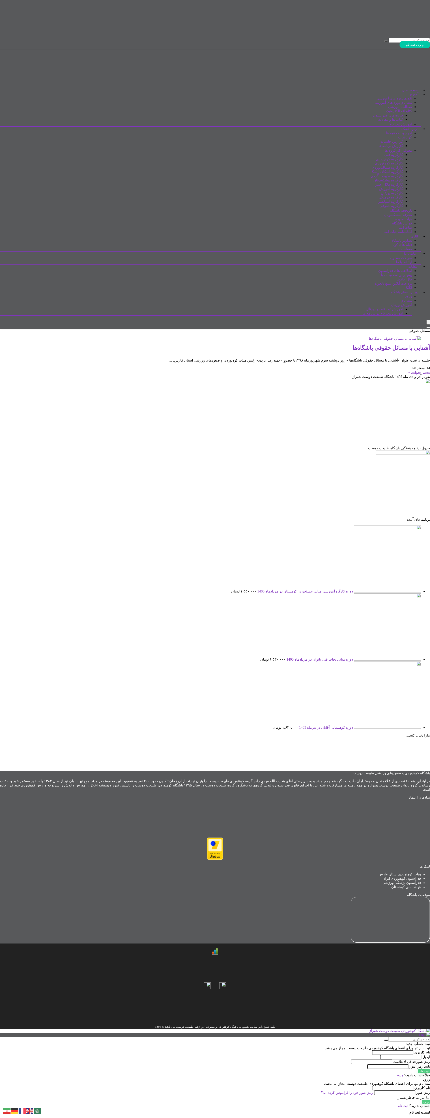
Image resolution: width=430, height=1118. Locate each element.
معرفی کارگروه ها (398, 150)
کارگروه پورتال (392, 193)
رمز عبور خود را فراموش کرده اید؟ (347, 1092)
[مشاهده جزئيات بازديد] (215, 953)
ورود (408, 296)
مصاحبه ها (404, 249)
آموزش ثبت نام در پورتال (384, 309)
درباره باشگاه (409, 129)
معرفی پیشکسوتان (398, 215)
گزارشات (405, 137)
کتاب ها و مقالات (390, 119)
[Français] (22, 1111)
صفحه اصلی (410, 90)
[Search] (428, 327)
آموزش (413, 94)
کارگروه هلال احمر (389, 184)
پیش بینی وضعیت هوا (396, 275)
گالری (414, 236)
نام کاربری (421, 1052)
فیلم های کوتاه (401, 245)
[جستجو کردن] (386, 41)
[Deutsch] (15, 1111)
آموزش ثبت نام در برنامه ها (383, 313)
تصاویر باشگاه (401, 240)
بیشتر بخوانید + (419, 372)
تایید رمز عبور (420, 1066)
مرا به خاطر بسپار (412, 1097)
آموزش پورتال (401, 305)
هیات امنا (405, 227)
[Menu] (428, 322)
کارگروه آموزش (391, 189)
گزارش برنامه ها (390, 146)
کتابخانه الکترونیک (399, 111)
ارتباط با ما (411, 253)
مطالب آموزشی (400, 107)
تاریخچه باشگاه (401, 210)
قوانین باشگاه (402, 223)
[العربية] (37, 1111)
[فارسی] (7, 1111)
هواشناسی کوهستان (406, 887)
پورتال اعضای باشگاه (404, 292)
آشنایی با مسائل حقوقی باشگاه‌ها (391, 348)
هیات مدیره (403, 219)
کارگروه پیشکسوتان (388, 180)
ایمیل (426, 1057)
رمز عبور (411, 1062)
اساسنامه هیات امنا (398, 232)
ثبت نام (406, 300)
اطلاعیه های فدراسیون (395, 271)
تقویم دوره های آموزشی (394, 98)
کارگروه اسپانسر (390, 201)
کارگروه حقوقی (391, 206)
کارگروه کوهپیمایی (389, 159)
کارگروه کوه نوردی (389, 163)
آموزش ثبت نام (400, 124)
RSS (409, 287)
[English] (30, 1111)
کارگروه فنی (393, 155)
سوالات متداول (401, 258)
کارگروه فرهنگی (390, 197)
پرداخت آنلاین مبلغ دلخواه (393, 283)
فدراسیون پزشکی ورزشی (402, 883)
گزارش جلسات (391, 141)
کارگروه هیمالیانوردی (387, 167)
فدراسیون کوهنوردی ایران (402, 878)
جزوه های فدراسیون (388, 115)
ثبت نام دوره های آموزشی (393, 102)
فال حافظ (404, 279)
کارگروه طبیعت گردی (386, 176)
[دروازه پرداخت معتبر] (215, 858)
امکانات (413, 266)
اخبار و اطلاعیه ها (399, 133)
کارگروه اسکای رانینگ (386, 172)
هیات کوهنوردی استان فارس (399, 874)
